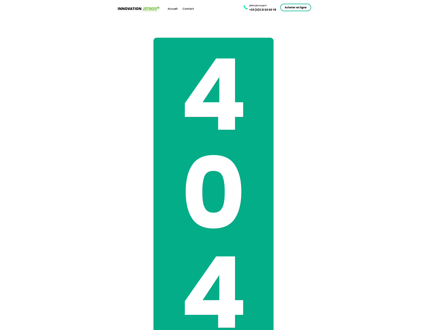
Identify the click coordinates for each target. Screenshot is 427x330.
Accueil (172, 9)
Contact (188, 9)
